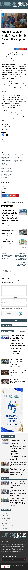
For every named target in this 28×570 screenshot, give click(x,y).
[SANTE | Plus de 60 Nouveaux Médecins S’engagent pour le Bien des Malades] (5, 381)
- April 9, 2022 (8, 243)
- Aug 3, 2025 (16, 375)
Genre (2, 523)
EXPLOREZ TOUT (23, 331)
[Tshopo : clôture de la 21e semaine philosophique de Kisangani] (23, 242)
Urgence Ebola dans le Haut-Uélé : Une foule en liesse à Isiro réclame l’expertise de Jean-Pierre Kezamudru (17, 484)
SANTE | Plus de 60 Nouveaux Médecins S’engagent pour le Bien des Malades (17, 381)
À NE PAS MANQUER (7, 206)
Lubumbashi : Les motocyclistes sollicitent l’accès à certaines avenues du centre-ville (8, 231)
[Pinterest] (25, 49)
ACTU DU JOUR (5, 478)
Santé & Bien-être (5, 526)
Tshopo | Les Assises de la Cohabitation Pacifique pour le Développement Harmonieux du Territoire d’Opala (17, 362)
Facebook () (19, 274)
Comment (4, 284)
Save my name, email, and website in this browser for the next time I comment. (12, 309)
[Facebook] (15, 49)
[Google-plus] (20, 49)
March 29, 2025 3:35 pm (13, 46)
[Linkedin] (22, 202)
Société (3, 184)
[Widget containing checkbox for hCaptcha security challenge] (12, 313)
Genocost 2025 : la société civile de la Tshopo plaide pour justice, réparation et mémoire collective (18, 372)
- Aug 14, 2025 (17, 366)
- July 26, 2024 (8, 225)
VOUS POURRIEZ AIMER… (8, 437)
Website (3, 303)
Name (3, 297)
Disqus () (25, 274)
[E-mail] (23, 49)
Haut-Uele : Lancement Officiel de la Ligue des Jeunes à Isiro (6, 256)
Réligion (3, 528)
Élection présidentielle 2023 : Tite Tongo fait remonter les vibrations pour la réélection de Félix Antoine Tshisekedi (6, 171)
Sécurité (3, 520)
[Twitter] (17, 49)
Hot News (3, 188)
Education (4, 518)
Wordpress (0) (12, 274)
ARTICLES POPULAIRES (7, 331)
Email (16, 297)
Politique (3, 513)
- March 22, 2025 (9, 235)
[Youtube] (16, 202)
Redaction (4, 46)
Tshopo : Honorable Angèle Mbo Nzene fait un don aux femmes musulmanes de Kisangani (18, 464)
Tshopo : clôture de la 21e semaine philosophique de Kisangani (9, 240)
